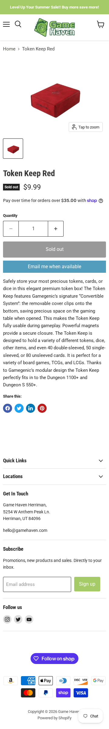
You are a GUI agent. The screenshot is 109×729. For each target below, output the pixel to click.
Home (9, 49)
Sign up (87, 584)
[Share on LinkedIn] (30, 408)
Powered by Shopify (54, 718)
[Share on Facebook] (7, 408)
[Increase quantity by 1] (56, 229)
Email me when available (54, 266)
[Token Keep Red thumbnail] (13, 148)
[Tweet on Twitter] (19, 408)
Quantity (10, 215)
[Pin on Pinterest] (42, 408)
